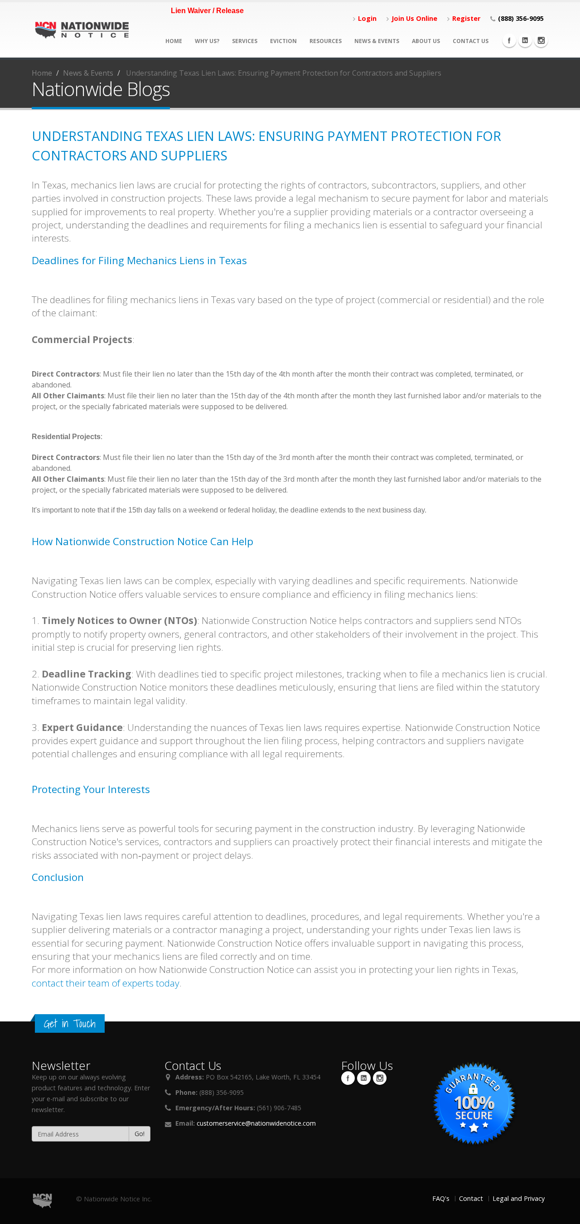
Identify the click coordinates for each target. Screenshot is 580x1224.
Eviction (283, 41)
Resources (325, 41)
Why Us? (207, 41)
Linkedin (525, 40)
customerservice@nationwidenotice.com (256, 1123)
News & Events (376, 41)
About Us (426, 41)
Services (244, 41)
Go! (140, 1133)
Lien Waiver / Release (207, 11)
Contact (471, 1198)
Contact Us (470, 41)
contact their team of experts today (105, 983)
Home (173, 41)
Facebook (509, 40)
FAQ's (441, 1198)
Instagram (541, 40)
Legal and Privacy (519, 1198)
